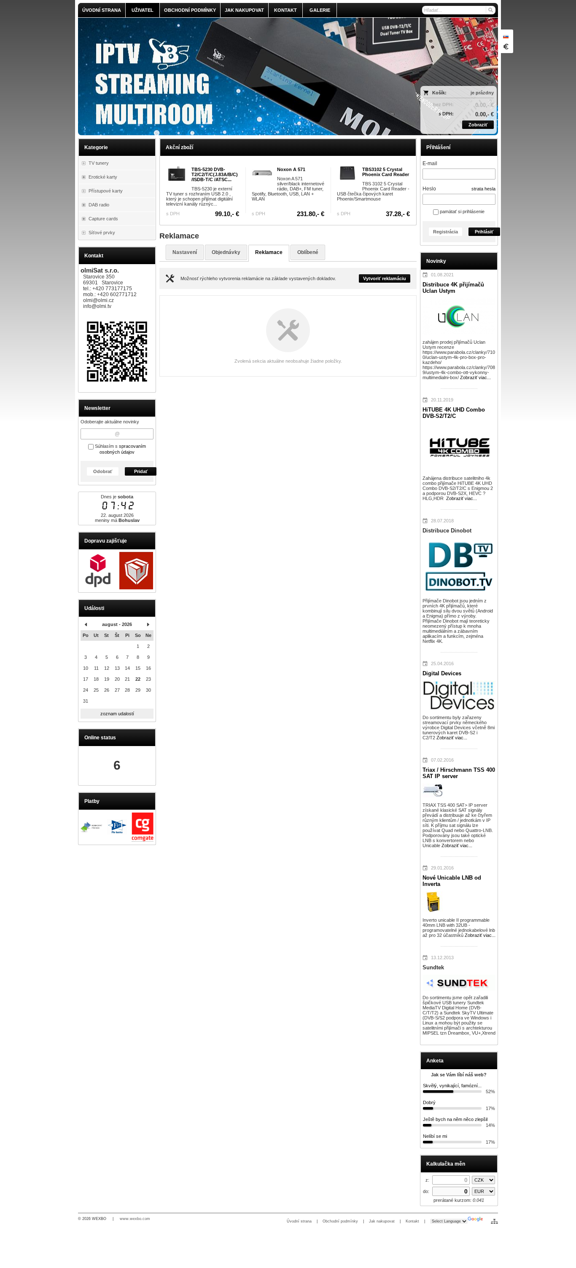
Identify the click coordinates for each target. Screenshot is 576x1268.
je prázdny (482, 92)
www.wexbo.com (135, 1219)
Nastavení (184, 252)
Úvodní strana (299, 1221)
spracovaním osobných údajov (123, 449)
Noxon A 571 (291, 169)
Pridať (141, 471)
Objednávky (226, 252)
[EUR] (505, 46)
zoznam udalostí (117, 713)
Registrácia (445, 231)
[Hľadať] (490, 10)
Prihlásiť (484, 231)
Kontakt (412, 1221)
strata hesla (483, 188)
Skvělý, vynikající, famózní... (452, 1085)
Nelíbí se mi (435, 1136)
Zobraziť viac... (475, 377)
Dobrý (429, 1102)
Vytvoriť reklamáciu (384, 278)
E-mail (430, 163)
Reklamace (269, 252)
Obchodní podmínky (340, 1221)
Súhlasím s (120, 449)
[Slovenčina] (505, 36)
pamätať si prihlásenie (461, 211)
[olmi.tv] (235, 76)
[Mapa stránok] (494, 1221)
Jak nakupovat (382, 1221)
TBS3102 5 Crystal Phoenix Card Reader (385, 172)
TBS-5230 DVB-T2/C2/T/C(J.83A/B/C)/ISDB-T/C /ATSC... (214, 174)
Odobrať (102, 471)
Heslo (429, 189)
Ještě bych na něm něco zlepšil (455, 1119)
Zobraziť (477, 124)
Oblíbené (307, 252)
